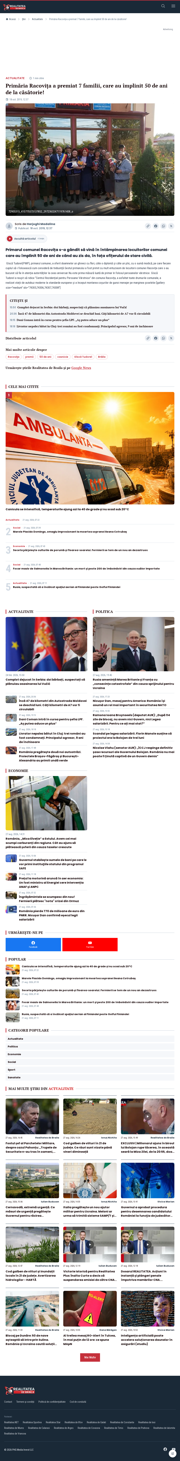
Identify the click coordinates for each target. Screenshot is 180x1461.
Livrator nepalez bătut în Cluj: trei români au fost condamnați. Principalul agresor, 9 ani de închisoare (85, 326)
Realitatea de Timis (113, 1428)
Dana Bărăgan (108, 1329)
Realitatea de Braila (47, 1137)
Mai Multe (90, 1357)
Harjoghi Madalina (41, 224)
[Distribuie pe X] (171, 226)
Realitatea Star (53, 1422)
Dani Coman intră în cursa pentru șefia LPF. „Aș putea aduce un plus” (63, 320)
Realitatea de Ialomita (164, 1428)
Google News (81, 368)
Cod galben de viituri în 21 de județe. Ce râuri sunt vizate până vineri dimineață (87, 1147)
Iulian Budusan (50, 1201)
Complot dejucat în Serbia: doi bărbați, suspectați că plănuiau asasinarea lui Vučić (72, 307)
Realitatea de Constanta (122, 1422)
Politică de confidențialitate (52, 1401)
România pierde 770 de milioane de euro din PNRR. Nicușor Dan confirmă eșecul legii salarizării (52, 915)
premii (29, 357)
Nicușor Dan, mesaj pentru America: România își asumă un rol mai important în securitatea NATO (129, 703)
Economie (19, 546)
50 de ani (45, 357)
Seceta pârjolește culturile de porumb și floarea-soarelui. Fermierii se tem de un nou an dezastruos (80, 550)
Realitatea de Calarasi (39, 1428)
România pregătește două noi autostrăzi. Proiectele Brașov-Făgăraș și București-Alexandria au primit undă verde (50, 756)
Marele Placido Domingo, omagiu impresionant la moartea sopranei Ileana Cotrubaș (70, 531)
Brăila (101, 357)
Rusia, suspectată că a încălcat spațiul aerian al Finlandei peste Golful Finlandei (66, 587)
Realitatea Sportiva (32, 1422)
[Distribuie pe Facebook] (156, 226)
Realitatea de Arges (63, 1428)
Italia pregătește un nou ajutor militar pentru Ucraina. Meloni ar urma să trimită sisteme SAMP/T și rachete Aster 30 (88, 1213)
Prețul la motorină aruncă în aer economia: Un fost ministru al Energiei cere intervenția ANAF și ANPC (51, 882)
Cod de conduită (78, 1401)
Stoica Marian (166, 1201)
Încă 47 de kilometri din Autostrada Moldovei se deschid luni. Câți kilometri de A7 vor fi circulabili (84, 314)
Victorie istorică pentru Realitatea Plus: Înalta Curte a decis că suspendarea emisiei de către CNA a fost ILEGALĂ (89, 1277)
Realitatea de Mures (14, 1428)
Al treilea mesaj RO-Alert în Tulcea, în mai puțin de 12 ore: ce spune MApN (89, 1340)
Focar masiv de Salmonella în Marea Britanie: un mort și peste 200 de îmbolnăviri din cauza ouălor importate (86, 568)
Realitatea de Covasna (89, 1428)
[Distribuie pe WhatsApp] (163, 226)
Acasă (12, 19)
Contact (8, 1401)
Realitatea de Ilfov (74, 1422)
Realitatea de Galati (96, 1422)
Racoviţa (13, 357)
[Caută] (163, 6)
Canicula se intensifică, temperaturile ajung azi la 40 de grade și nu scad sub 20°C (67, 509)
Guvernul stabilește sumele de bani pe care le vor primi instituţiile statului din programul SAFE (52, 864)
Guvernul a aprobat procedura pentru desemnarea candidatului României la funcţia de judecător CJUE (146, 1213)
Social (16, 527)
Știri (24, 19)
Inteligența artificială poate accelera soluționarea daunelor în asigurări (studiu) (146, 1340)
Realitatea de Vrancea (15, 1433)
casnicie (62, 357)
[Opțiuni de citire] (172, 1453)
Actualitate (37, 19)
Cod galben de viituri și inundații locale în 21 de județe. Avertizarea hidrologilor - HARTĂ (31, 1275)
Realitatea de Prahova (138, 1428)
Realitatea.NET (11, 1422)
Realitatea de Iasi (146, 1422)
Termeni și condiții (25, 1401)
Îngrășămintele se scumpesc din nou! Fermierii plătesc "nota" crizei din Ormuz (49, 899)
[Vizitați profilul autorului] (9, 226)
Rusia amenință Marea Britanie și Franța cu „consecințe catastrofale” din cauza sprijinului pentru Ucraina (133, 684)
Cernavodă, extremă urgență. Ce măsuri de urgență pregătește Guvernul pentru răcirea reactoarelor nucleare (30, 1213)
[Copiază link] (148, 226)
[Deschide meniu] (173, 6)
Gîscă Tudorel (83, 357)
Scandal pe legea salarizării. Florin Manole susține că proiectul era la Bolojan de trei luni (132, 736)
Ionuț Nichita (109, 1137)
